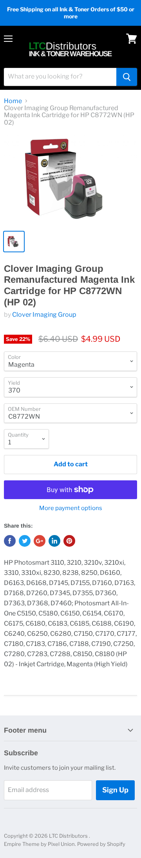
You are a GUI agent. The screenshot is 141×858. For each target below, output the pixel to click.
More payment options (70, 508)
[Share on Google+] (39, 541)
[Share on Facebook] (10, 541)
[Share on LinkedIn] (54, 541)
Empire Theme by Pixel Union (39, 844)
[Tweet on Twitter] (25, 541)
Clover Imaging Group (44, 314)
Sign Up (115, 790)
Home (13, 101)
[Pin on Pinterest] (69, 541)
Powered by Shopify (101, 844)
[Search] (126, 77)
